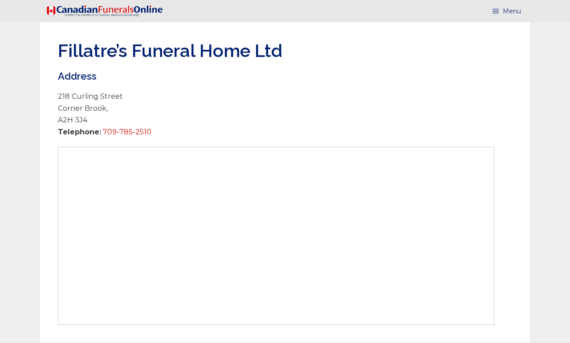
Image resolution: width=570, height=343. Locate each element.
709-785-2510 (126, 132)
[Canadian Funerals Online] (105, 11)
